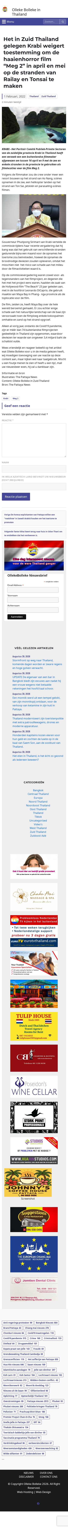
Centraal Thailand (38, 794)
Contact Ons (48, 1476)
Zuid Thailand (48, 96)
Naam (5, 462)
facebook (38, 1503)
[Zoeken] (62, 21)
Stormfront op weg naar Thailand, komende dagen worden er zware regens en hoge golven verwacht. (37, 664)
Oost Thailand (38, 809)
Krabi (5, 398)
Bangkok (38, 790)
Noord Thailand (38, 801)
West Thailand (38, 828)
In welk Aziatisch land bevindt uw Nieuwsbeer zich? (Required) (34, 478)
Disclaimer (26, 1476)
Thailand (34, 96)
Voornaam (12, 595)
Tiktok (38, 816)
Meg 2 (15, 398)
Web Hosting (25, 1492)
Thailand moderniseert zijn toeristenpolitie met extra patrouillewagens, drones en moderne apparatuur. (38, 722)
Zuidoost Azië (38, 835)
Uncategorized (38, 820)
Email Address (15, 585)
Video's (38, 824)
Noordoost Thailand (38, 805)
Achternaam (13, 605)
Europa (38, 798)
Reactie (7, 420)
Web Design (43, 1492)
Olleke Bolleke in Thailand (26, 12)
